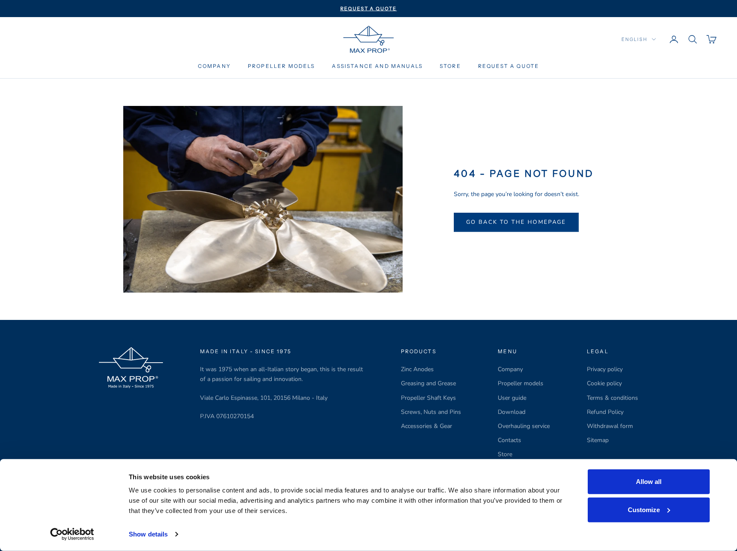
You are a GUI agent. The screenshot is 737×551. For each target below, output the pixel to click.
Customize (644, 509)
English (634, 39)
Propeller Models (281, 66)
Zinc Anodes (417, 369)
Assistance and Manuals (377, 66)
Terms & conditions (612, 398)
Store (450, 66)
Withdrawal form (610, 426)
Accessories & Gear (426, 426)
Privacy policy (605, 369)
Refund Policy (605, 412)
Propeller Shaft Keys (428, 398)
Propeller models (520, 383)
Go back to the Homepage (516, 222)
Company (214, 66)
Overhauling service (524, 426)
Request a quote (508, 66)
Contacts (509, 440)
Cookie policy (604, 383)
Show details (148, 534)
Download (511, 412)
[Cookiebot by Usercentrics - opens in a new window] (72, 534)
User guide (512, 398)
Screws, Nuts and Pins (431, 412)
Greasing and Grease (428, 383)
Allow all (649, 481)
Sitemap (598, 440)
